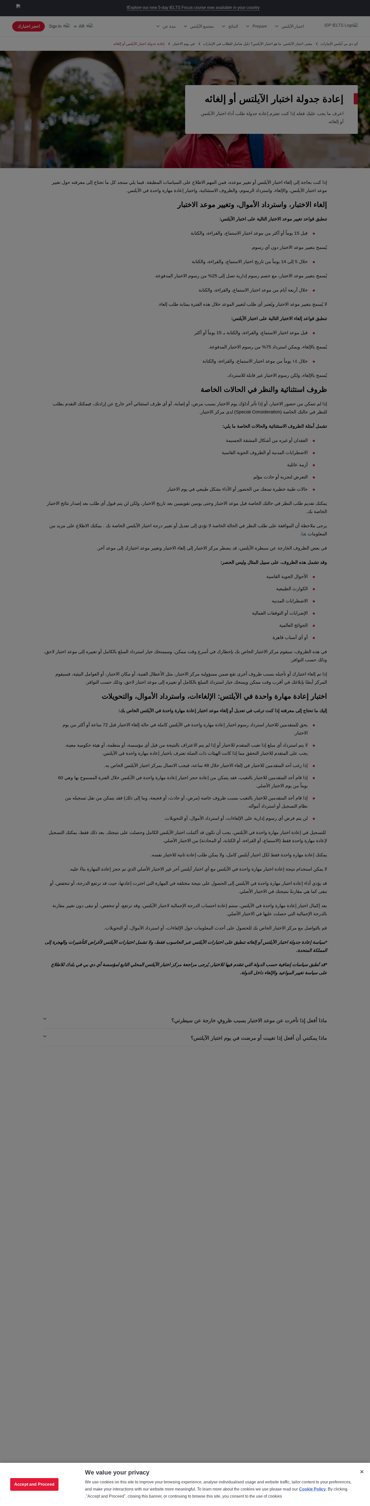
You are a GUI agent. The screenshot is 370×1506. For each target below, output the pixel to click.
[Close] (361, 1471)
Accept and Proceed (34, 1484)
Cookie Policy (312, 1489)
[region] (185, 1484)
